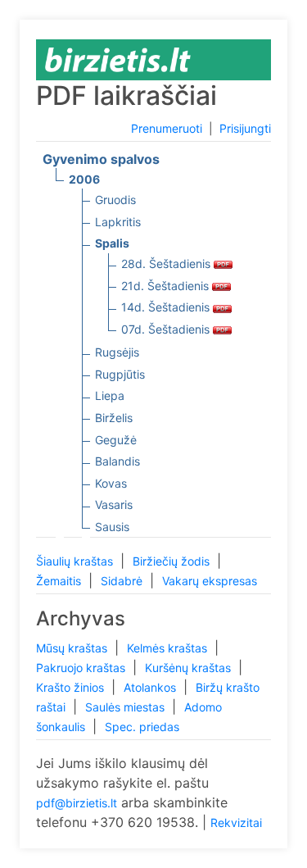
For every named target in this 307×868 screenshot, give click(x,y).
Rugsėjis (117, 352)
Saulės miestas (126, 707)
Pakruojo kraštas (82, 668)
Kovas (111, 483)
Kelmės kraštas (168, 648)
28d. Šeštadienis (167, 263)
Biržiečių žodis (173, 561)
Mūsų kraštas (73, 648)
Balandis (117, 461)
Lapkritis (118, 222)
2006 (84, 179)
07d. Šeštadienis (167, 329)
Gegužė (116, 440)
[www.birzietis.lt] (118, 59)
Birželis (114, 418)
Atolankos (151, 687)
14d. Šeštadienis (167, 307)
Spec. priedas (142, 727)
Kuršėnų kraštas (189, 668)
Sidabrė (123, 581)
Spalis (112, 243)
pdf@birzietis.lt (76, 803)
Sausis (112, 527)
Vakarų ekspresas (209, 581)
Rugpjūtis (120, 374)
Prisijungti (245, 128)
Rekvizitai (236, 822)
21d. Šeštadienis (166, 286)
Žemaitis (60, 581)
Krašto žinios (71, 687)
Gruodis (115, 200)
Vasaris (114, 504)
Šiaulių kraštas (76, 561)
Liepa (109, 395)
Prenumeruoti (166, 128)
